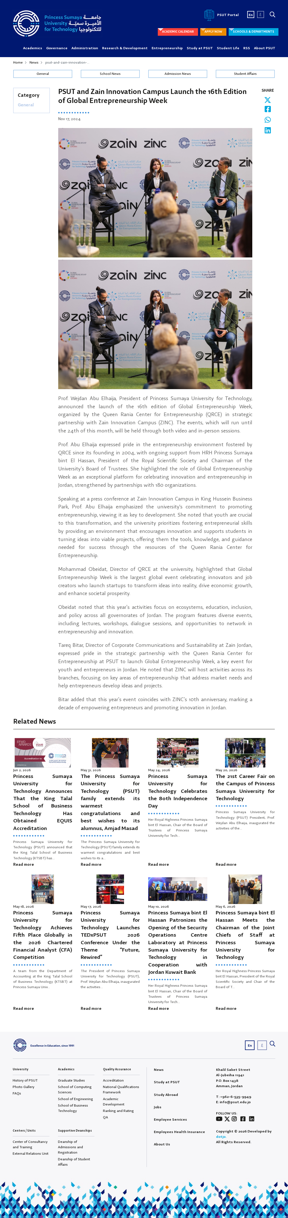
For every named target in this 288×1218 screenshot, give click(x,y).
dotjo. (221, 1137)
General (43, 74)
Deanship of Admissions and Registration (70, 1147)
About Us (162, 1144)
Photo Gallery (23, 1087)
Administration (84, 48)
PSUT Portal (227, 15)
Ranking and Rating (118, 1111)
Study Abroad (166, 1095)
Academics (32, 48)
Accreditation (113, 1080)
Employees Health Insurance (179, 1132)
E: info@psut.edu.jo (233, 1102)
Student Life (228, 48)
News (34, 62)
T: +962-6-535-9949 (233, 1097)
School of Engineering (75, 1099)
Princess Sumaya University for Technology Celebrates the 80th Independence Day (177, 791)
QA (105, 1117)
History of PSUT (25, 1080)
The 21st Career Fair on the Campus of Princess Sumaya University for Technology (245, 787)
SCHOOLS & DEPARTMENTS (253, 31)
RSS (246, 48)
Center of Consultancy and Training (30, 1144)
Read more (23, 865)
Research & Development (125, 48)
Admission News (178, 74)
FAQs (17, 1093)
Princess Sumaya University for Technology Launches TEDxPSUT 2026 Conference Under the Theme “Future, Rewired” (110, 935)
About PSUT (264, 48)
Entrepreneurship (167, 48)
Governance (57, 48)
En (251, 15)
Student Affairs (245, 74)
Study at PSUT (200, 48)
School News (110, 74)
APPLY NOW (213, 31)
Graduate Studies (71, 1080)
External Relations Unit (30, 1153)
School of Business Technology (73, 1108)
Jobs (157, 1107)
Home (18, 62)
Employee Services (170, 1119)
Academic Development (113, 1101)
